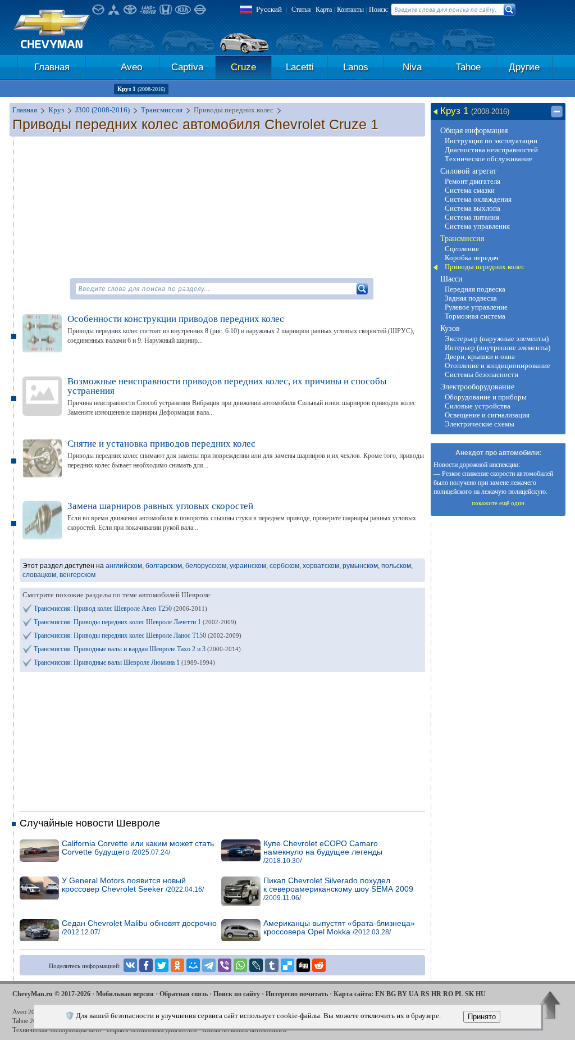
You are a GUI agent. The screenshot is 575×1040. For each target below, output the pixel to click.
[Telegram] (209, 965)
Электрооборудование (477, 387)
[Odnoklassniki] (177, 965)
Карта (324, 9)
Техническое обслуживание (488, 159)
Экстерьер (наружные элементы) (497, 338)
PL (459, 994)
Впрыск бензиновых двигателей (152, 1030)
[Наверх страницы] (550, 1006)
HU (481, 994)
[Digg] (303, 965)
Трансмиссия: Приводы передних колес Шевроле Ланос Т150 (137, 635)
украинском (248, 566)
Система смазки (470, 190)
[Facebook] (146, 965)
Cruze (243, 67)
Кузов (450, 328)
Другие (524, 67)
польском (396, 566)
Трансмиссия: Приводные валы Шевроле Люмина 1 (124, 662)
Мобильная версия (125, 994)
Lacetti (300, 67)
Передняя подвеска (475, 289)
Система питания (472, 217)
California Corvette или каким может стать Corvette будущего (138, 847)
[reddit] (319, 965)
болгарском (163, 566)
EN (380, 994)
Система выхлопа (472, 208)
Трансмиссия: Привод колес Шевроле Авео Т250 (120, 608)
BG (391, 994)
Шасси (451, 279)
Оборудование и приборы (486, 397)
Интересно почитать (297, 994)
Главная (52, 67)
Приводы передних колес (484, 266)
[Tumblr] (272, 965)
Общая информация (474, 130)
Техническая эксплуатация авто (56, 1030)
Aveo (131, 67)
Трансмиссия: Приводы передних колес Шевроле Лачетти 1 (135, 622)
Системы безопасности (481, 374)
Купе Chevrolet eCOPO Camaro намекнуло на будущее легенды (322, 852)
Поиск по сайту (236, 994)
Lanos (355, 67)
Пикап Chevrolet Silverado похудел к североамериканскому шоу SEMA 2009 (338, 889)
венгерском (77, 575)
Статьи (301, 9)
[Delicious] (287, 965)
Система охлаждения (478, 199)
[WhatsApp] (240, 965)
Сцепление (462, 248)
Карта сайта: (353, 994)
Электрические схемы (479, 424)
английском (124, 566)
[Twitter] (161, 965)
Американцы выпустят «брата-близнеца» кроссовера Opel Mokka (339, 927)
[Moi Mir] (193, 965)
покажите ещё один (498, 502)
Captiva (187, 67)
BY (402, 994)
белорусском (205, 566)
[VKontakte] (130, 965)
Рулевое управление (476, 307)
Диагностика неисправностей (491, 150)
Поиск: (379, 9)
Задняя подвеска (471, 298)
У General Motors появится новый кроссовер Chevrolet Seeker (133, 884)
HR (436, 994)
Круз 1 (141, 88)
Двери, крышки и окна (480, 356)
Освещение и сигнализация (487, 415)
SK (469, 994)
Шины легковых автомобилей (244, 1030)
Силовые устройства (477, 406)
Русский (269, 9)
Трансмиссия (462, 238)
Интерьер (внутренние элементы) (497, 347)
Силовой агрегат (468, 171)
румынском (360, 566)
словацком (39, 575)
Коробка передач (472, 257)
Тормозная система (475, 316)
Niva (412, 67)
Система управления (477, 226)
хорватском (321, 566)
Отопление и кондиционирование (497, 365)
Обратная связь (183, 994)
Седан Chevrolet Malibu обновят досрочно (139, 927)
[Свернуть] (557, 112)
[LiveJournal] (256, 965)
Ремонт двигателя (472, 181)
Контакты (350, 9)
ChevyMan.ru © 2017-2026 (51, 994)
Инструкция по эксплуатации (491, 141)
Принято (482, 1016)
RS (425, 994)
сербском (284, 566)
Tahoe (468, 67)
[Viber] (224, 965)
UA (414, 994)
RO (448, 994)
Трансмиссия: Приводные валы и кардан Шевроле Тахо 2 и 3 (137, 649)
